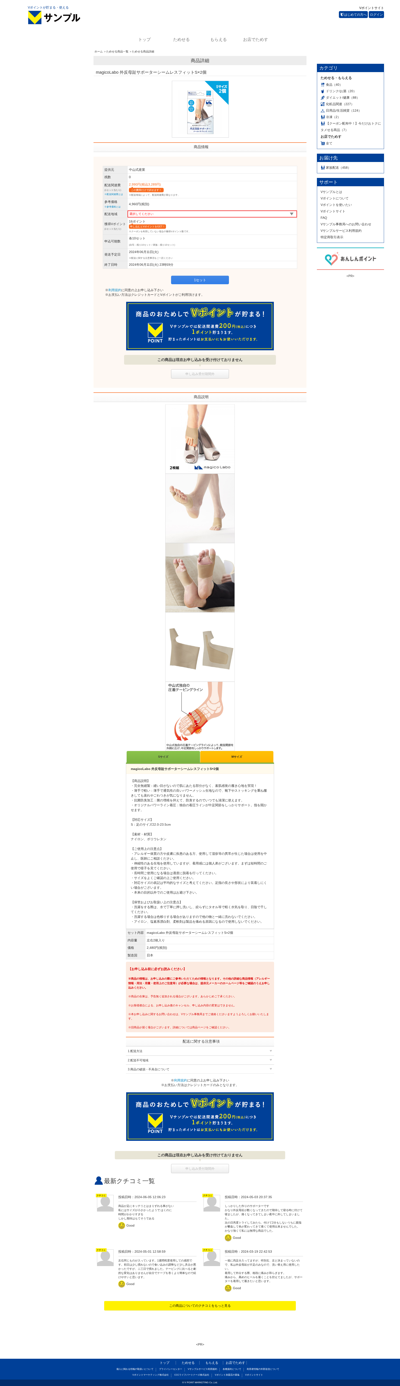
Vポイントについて (335, 198)
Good (127, 1225)
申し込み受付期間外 (200, 374)
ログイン (376, 14)
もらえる (218, 39)
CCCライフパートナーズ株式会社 (191, 1375)
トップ (144, 39)
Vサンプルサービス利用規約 (341, 230)
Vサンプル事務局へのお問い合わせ (346, 224)
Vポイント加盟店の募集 (227, 1375)
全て (329, 143)
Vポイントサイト (371, 8)
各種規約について (232, 1369)
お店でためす (255, 39)
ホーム (98, 51)
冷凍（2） (333, 117)
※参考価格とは (112, 206)
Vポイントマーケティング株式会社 (150, 1375)
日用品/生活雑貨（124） (344, 110)
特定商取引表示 (332, 237)
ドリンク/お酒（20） (341, 91)
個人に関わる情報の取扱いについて (134, 1369)
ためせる (181, 39)
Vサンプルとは (331, 192)
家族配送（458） (338, 167)
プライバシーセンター (170, 1369)
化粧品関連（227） (340, 104)
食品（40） (334, 84)
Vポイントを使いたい (336, 205)
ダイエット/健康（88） (343, 97)
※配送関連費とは (113, 194)
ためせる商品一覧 (117, 51)
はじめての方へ (355, 14)
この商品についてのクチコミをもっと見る (200, 1305)
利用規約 (114, 290)
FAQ (324, 218)
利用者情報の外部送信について (263, 1369)
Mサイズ (236, 756)
